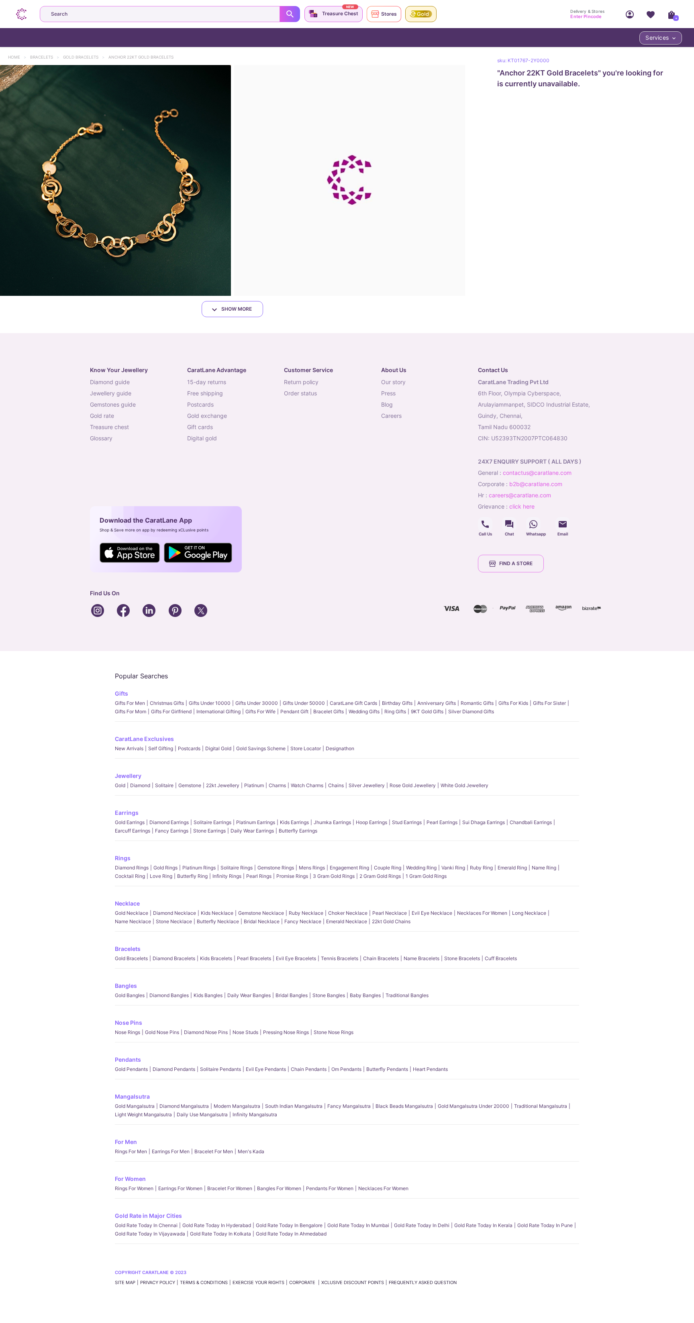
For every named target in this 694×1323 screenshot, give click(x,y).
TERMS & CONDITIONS (204, 1282)
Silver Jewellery (367, 785)
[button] (115, 180)
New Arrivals (129, 748)
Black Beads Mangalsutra (404, 1106)
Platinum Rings (199, 868)
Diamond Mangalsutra (184, 1106)
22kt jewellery (222, 785)
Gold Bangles (130, 995)
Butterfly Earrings (298, 831)
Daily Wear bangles (249, 995)
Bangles (126, 985)
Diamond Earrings (169, 822)
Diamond (140, 785)
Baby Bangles (365, 995)
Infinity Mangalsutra (255, 1114)
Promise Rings (292, 876)
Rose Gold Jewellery (413, 785)
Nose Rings (127, 1032)
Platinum (254, 785)
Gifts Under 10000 (210, 703)
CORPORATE (302, 1282)
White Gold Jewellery (464, 785)
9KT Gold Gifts (427, 711)
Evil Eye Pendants (266, 1069)
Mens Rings (312, 868)
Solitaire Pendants (220, 1069)
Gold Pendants (131, 1069)
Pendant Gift (294, 711)
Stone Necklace (174, 921)
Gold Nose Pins (162, 1032)
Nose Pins (128, 1022)
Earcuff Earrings (132, 831)
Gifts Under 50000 (304, 703)
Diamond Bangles (169, 995)
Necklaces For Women (482, 913)
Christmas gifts (167, 703)
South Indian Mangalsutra (294, 1106)
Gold (120, 785)
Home (18, 57)
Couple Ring (387, 868)
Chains (336, 785)
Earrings (127, 812)
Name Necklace (133, 921)
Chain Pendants (309, 1069)
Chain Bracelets (381, 958)
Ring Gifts (395, 711)
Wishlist (650, 14)
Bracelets (45, 57)
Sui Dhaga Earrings (483, 822)
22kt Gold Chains (391, 921)
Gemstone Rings (275, 868)
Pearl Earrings (442, 822)
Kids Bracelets (216, 958)
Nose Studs (245, 1032)
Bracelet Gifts (328, 711)
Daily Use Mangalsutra (202, 1114)
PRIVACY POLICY (157, 1282)
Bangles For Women (279, 1188)
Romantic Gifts (477, 703)
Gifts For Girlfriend (171, 711)
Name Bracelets (421, 958)
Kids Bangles (208, 995)
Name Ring (544, 868)
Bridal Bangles (292, 995)
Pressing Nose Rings (286, 1032)
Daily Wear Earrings (252, 831)
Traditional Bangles (407, 995)
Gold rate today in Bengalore (289, 1225)
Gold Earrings (130, 822)
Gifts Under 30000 (256, 703)
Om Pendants (346, 1069)
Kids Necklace (217, 913)
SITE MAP (125, 1282)
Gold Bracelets (84, 57)
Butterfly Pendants (387, 1069)
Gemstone (189, 785)
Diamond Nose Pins (206, 1032)
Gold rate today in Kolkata (220, 1234)
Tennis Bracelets (339, 958)
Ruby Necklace (306, 913)
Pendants (128, 1059)
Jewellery (128, 775)
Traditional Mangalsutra (540, 1106)
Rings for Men (131, 1151)
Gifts (121, 693)
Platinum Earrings (255, 822)
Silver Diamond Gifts (471, 711)
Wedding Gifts (364, 711)
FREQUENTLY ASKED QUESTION (423, 1282)
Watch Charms (307, 785)
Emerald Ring (512, 868)
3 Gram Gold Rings (334, 876)
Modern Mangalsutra (237, 1106)
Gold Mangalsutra (135, 1106)
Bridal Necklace (262, 921)
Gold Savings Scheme (261, 748)
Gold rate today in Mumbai (358, 1225)
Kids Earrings (294, 822)
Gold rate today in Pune (545, 1225)
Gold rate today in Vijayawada (150, 1234)
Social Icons (485, 524)
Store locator (305, 748)
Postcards (189, 748)
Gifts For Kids (513, 703)
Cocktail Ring (130, 876)
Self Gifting (160, 748)
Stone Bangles (328, 995)
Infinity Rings (226, 876)
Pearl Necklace (389, 913)
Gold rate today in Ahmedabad (291, 1234)
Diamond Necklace (174, 913)
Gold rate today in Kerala (483, 1225)
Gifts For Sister (549, 703)
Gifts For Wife (260, 711)
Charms (277, 785)
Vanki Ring (453, 868)
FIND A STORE (516, 563)
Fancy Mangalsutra (349, 1106)
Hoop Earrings (371, 822)
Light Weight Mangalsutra (143, 1114)
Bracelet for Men (213, 1151)
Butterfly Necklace (218, 921)
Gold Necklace (131, 913)
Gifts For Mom (130, 711)
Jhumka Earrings (332, 822)
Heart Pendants (430, 1069)
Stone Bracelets (462, 958)
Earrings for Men (171, 1151)
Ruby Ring (481, 868)
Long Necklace (529, 913)
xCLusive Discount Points (352, 1282)
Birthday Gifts (397, 703)
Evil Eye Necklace (432, 913)
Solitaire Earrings (212, 822)
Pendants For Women (329, 1188)
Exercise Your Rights (258, 1282)
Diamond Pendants (174, 1069)
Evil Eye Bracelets (296, 958)
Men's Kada (251, 1151)
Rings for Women (134, 1188)
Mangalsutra (132, 1096)
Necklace (127, 903)
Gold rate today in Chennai (146, 1225)
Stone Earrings (209, 831)
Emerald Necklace (346, 921)
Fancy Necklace (302, 921)
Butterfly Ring (192, 876)
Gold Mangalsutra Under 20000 (473, 1106)
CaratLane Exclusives (144, 738)
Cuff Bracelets (501, 958)
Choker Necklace (347, 913)
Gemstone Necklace (261, 913)
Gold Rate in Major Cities (148, 1215)
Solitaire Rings (236, 868)
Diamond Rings (132, 868)
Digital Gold (218, 748)
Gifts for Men (130, 703)
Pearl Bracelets (254, 958)
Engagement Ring (349, 868)
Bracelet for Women (229, 1188)
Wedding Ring (421, 868)
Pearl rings (258, 876)
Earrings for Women (180, 1188)
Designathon (340, 748)
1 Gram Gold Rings (426, 876)
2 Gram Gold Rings (380, 876)
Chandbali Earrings (531, 822)
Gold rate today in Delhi (421, 1225)
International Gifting (218, 711)
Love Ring (161, 876)
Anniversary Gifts (436, 703)
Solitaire (164, 785)
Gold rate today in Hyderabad (216, 1225)
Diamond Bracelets (174, 958)
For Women (130, 1178)
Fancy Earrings (171, 831)
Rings (123, 858)
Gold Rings (165, 868)
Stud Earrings (407, 822)
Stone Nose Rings (333, 1032)
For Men (126, 1141)
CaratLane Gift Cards (353, 703)
